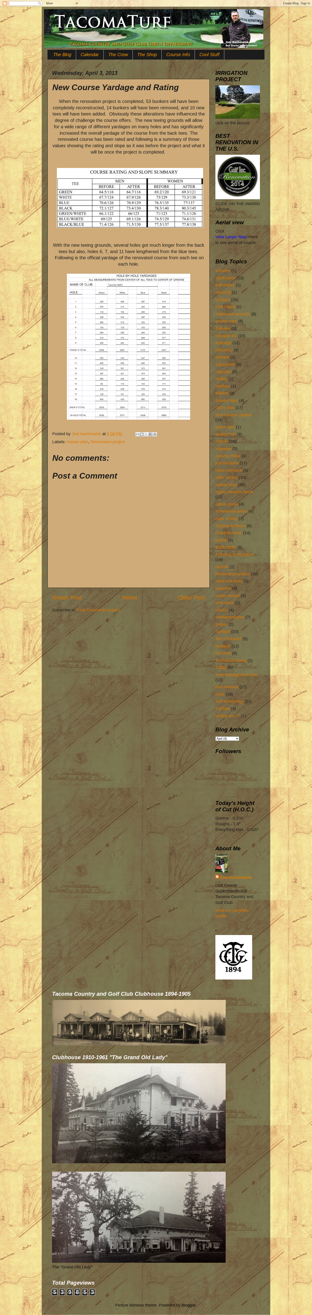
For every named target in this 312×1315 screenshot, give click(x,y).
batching (223, 292)
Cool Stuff (209, 54)
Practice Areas (228, 533)
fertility (221, 379)
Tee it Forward (228, 639)
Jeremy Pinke (227, 456)
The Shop (147, 54)
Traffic (221, 667)
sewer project (227, 595)
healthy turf (225, 434)
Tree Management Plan (236, 675)
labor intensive (228, 470)
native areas (226, 504)
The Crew (118, 54)
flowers (221, 393)
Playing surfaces (230, 526)
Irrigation (223, 448)
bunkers (222, 299)
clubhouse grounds (232, 314)
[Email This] (137, 434)
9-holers (222, 270)
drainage (223, 343)
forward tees (226, 400)
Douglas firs (226, 335)
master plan (77, 442)
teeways (222, 646)
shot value (224, 602)
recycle (221, 566)
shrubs (221, 610)
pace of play (226, 518)
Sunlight (222, 631)
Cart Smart (225, 306)
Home (129, 597)
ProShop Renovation (234, 554)
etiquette (223, 371)
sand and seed (228, 581)
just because (226, 463)
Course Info (178, 54)
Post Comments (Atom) (98, 610)
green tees (225, 427)
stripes (221, 624)
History (221, 441)
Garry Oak (224, 407)
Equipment (225, 364)
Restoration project (107, 442)
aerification (225, 278)
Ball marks (225, 285)
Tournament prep (230, 660)
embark (222, 357)
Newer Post (67, 597)
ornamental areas (231, 511)
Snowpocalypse (229, 617)
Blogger (189, 1305)
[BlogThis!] (142, 434)
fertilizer (222, 386)
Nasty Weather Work (234, 492)
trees (220, 694)
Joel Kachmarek (235, 877)
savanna (223, 588)
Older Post (191, 597)
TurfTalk (222, 708)
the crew (223, 653)
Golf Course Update (233, 415)
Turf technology (229, 701)
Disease (222, 328)
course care (226, 321)
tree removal (226, 687)
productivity (225, 547)
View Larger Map (230, 237)
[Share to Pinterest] (155, 434)
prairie (221, 540)
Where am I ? (227, 716)
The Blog (62, 54)
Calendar (90, 54)
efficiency (224, 350)
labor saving (226, 477)
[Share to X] (146, 434)
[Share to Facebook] (150, 434)
